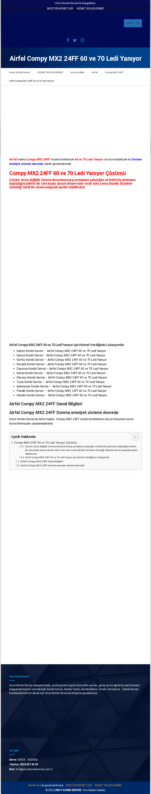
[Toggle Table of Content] (134, 437)
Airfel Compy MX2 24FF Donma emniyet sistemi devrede (52, 465)
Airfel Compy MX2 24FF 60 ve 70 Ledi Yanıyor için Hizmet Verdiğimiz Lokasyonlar (67, 457)
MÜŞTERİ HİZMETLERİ (60, 8)
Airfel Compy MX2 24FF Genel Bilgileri (41, 461)
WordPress (34, 785)
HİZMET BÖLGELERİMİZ (90, 8)
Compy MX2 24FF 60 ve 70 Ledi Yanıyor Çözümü (45, 442)
